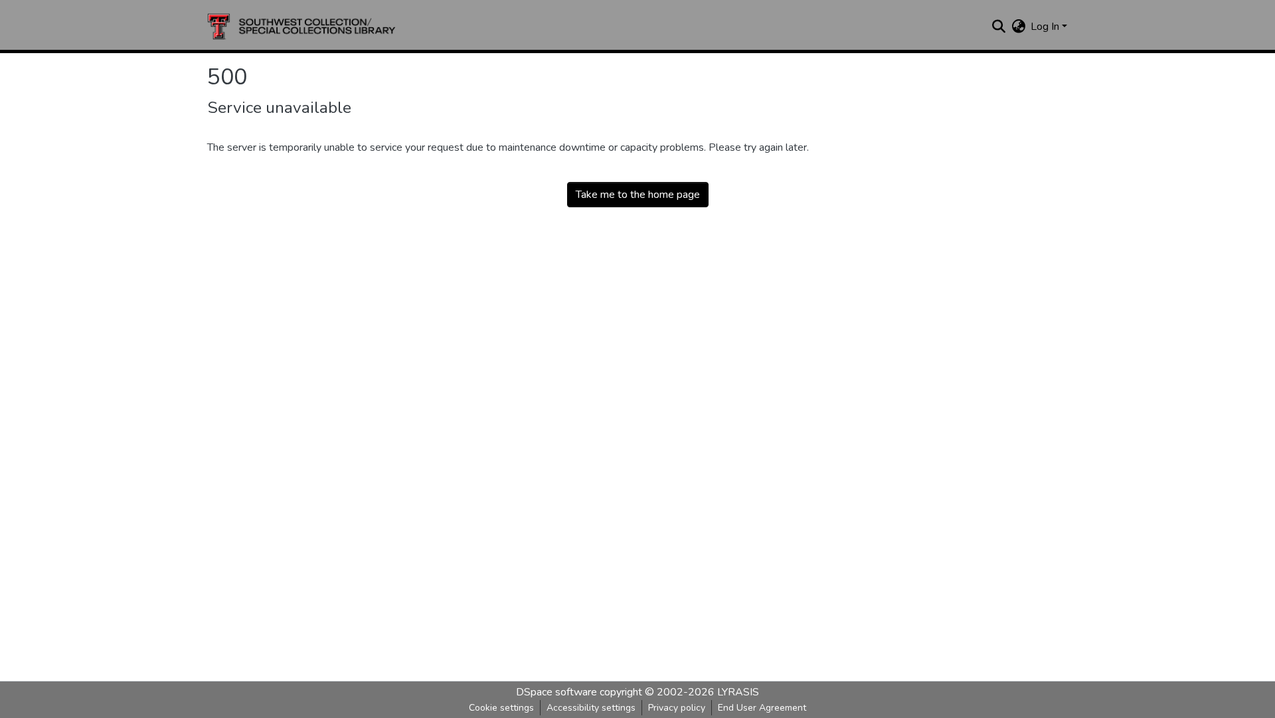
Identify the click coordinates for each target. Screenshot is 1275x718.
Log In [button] (1046, 26)
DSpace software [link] (556, 692)
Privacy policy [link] (676, 707)
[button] (301, 26)
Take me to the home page (638, 194)
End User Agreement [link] (762, 707)
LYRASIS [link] (738, 692)
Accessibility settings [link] (591, 707)
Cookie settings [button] (501, 707)
